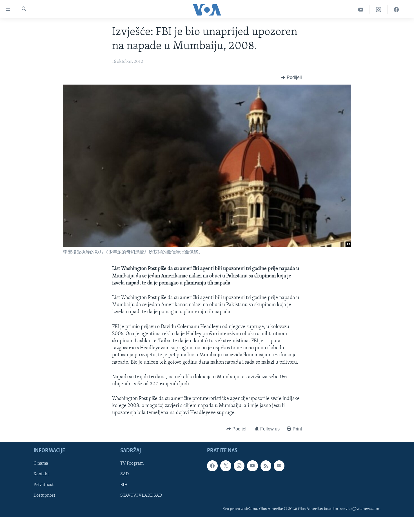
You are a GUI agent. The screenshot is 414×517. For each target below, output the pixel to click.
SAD (124, 474)
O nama (41, 463)
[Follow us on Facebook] (212, 465)
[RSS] (266, 465)
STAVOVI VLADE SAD (141, 496)
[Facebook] (396, 9)
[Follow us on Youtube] (252, 465)
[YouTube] (361, 9)
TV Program (132, 463)
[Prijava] (279, 465)
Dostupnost (44, 496)
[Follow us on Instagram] (239, 465)
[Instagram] (379, 9)
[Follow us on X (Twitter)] (225, 465)
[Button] (291, 77)
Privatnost (44, 485)
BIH (124, 485)
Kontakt (41, 474)
